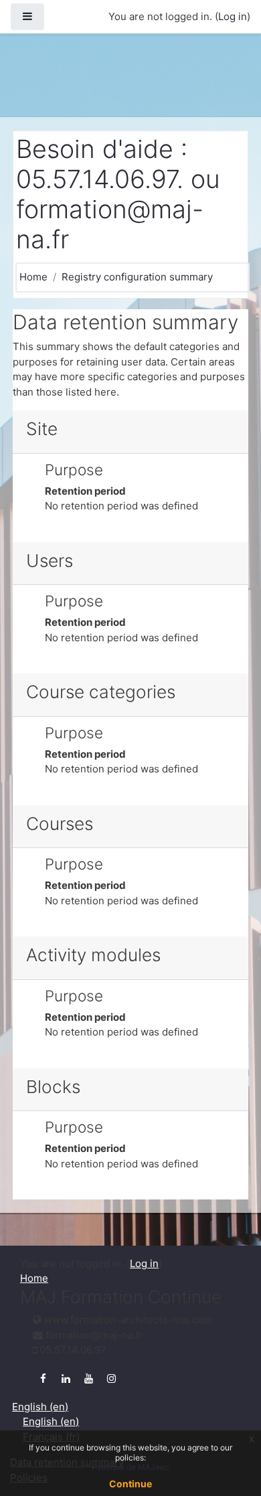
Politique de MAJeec (130, 1467)
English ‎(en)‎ (40, 1406)
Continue (130, 1483)
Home (33, 276)
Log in (232, 16)
